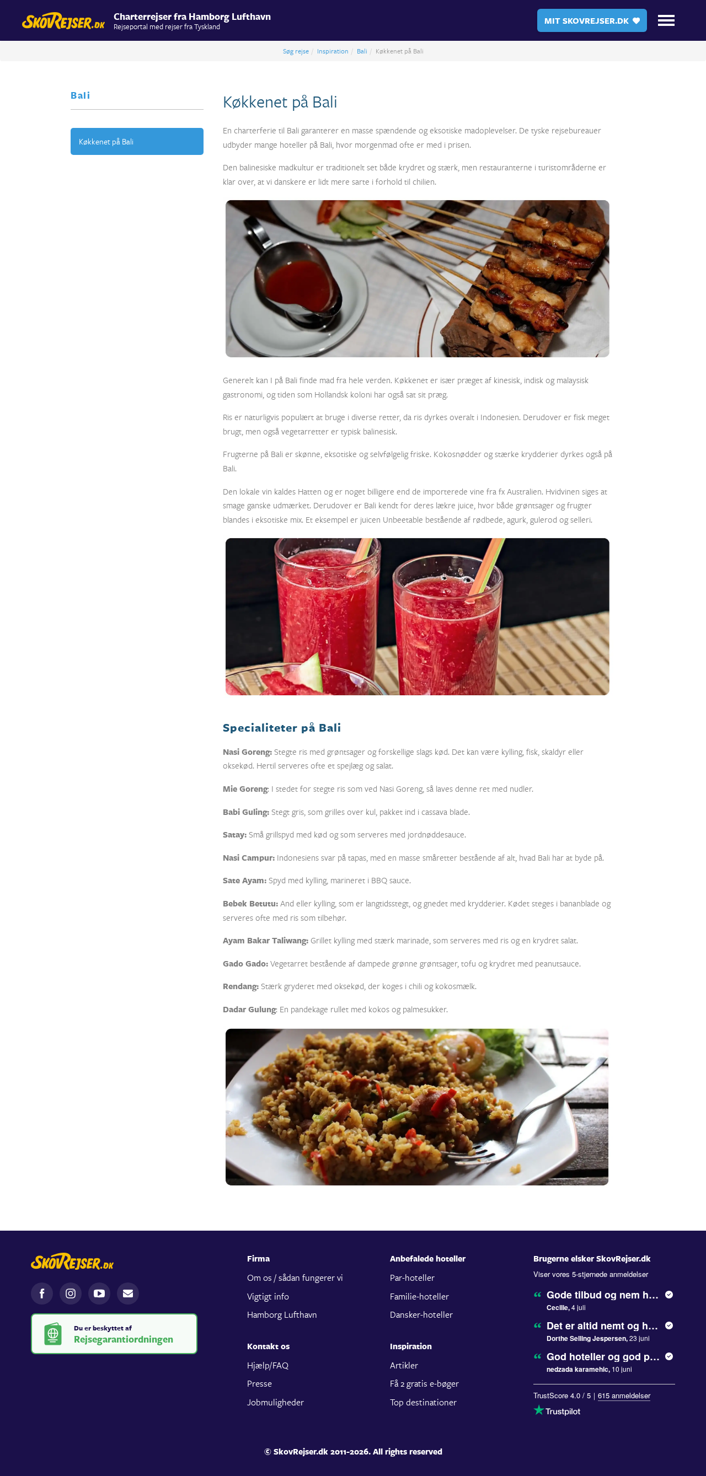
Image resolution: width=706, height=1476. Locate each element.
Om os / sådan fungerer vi (295, 1277)
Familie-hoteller (419, 1296)
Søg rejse (296, 50)
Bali (362, 50)
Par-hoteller (412, 1277)
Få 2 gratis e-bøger (424, 1383)
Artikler (404, 1365)
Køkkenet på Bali (106, 141)
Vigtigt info (268, 1296)
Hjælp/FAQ (267, 1365)
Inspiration (333, 50)
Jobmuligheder (275, 1402)
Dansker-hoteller (421, 1314)
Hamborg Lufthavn (282, 1314)
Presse (259, 1383)
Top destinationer (423, 1402)
